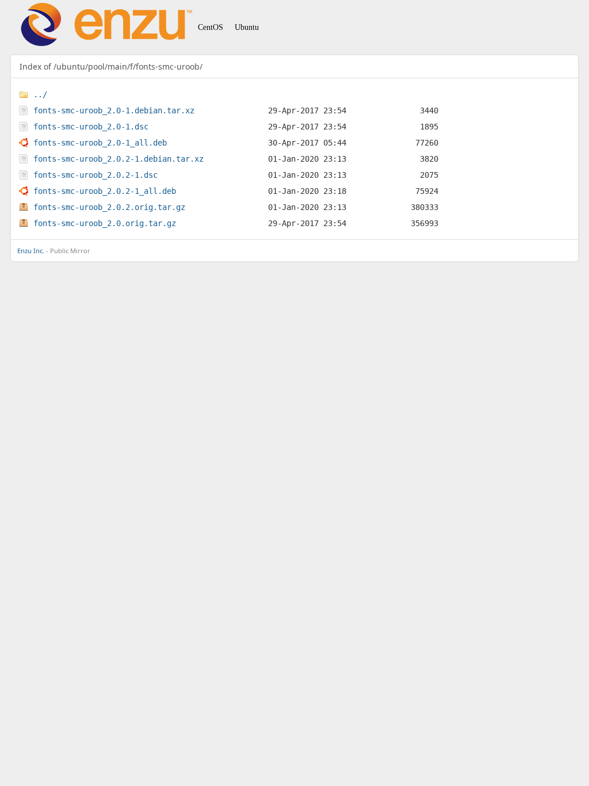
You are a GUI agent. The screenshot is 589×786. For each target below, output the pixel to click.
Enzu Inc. (30, 250)
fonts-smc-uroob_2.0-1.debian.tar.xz (113, 110)
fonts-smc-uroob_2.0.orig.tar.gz (104, 223)
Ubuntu (247, 27)
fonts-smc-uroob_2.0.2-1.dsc (95, 175)
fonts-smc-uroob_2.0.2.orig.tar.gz (109, 207)
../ (40, 94)
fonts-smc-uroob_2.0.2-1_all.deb (104, 191)
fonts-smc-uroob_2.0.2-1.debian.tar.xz (118, 158)
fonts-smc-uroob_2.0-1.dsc (90, 126)
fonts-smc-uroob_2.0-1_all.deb (100, 142)
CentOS (210, 27)
